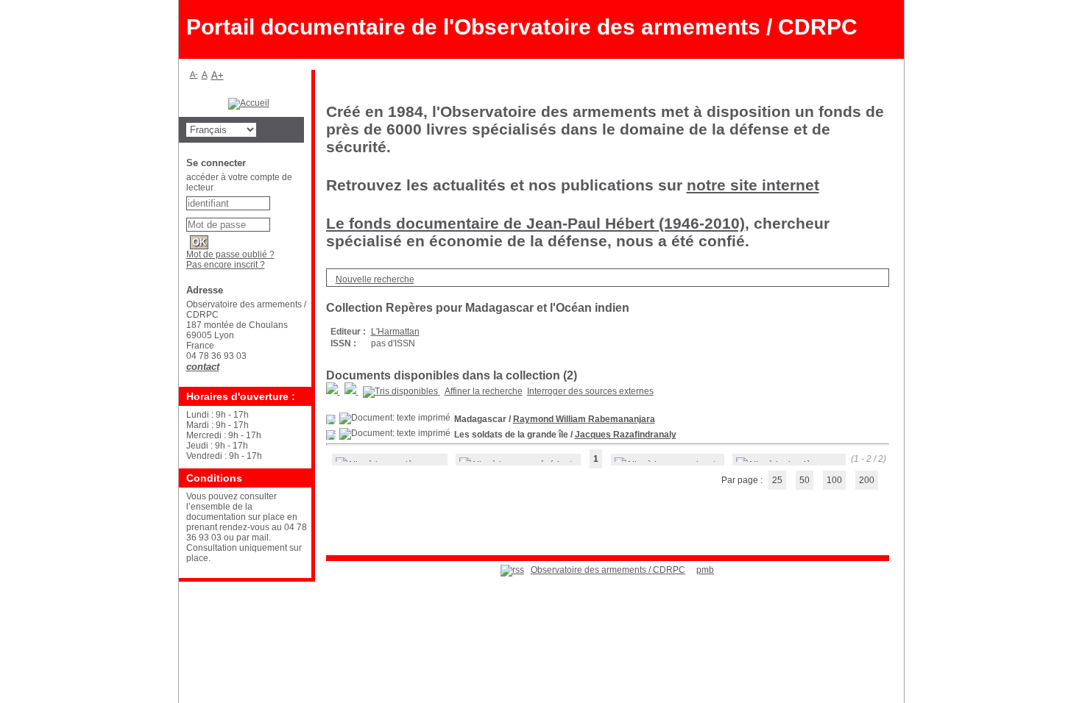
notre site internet (753, 184)
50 (804, 480)
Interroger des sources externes (590, 391)
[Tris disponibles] (401, 391)
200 (866, 480)
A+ (217, 75)
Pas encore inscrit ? (225, 265)
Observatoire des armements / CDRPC (608, 570)
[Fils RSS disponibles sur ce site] (512, 570)
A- (194, 74)
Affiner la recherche (484, 391)
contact (202, 366)
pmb (705, 570)
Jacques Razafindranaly (625, 434)
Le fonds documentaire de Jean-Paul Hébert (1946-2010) (535, 223)
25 (777, 480)
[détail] (331, 419)
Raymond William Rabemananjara (584, 419)
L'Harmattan (395, 331)
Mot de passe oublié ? (230, 254)
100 (834, 480)
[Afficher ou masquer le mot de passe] (277, 222)
